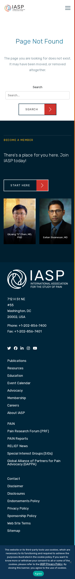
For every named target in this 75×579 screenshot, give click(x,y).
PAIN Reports (17, 439)
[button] (37, 109)
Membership (16, 398)
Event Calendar (18, 383)
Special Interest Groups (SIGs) (30, 453)
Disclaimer (15, 486)
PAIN (11, 424)
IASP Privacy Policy (51, 564)
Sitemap (13, 531)
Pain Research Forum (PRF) (28, 431)
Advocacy (15, 391)
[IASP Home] (15, 8)
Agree (38, 573)
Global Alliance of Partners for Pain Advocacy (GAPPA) (34, 462)
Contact (13, 479)
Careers (13, 405)
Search (37, 87)
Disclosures (16, 494)
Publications (16, 361)
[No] (70, 562)
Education (15, 376)
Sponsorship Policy (21, 516)
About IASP (16, 413)
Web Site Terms (19, 523)
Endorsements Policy (23, 501)
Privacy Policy (18, 508)
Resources (15, 368)
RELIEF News (17, 446)
